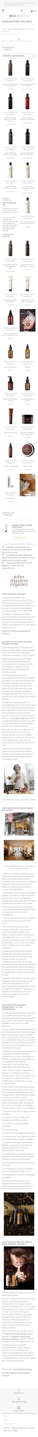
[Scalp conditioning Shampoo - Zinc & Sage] (10, 144)
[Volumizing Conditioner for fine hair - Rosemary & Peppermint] (27, 212)
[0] (30, 10)
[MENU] (4, 10)
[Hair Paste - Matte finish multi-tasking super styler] (27, 423)
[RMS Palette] (27, 320)
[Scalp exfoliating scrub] (10, 422)
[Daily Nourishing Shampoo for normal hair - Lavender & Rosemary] (27, 75)
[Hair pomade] (27, 456)
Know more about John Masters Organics (17, 41)
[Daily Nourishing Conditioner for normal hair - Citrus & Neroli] (27, 178)
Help (5, 1416)
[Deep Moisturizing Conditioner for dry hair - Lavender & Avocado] (10, 177)
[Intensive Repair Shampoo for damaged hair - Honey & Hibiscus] (10, 256)
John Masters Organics (22, 1369)
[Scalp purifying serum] (10, 357)
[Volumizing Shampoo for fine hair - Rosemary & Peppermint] (27, 144)
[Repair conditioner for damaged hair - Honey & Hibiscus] (27, 255)
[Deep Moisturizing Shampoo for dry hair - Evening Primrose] (10, 109)
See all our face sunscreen (8, 235)
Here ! (22, 5)
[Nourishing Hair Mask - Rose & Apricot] (10, 290)
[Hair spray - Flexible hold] (10, 456)
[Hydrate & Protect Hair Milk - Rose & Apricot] (27, 290)
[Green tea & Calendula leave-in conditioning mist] (10, 324)
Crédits (15, 1431)
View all (8, 50)
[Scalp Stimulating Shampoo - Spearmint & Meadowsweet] (27, 108)
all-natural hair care (20, 718)
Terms (6, 1420)
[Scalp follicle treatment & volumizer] (10, 390)
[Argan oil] (27, 357)
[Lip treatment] (10, 488)
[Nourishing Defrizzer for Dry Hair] (27, 390)
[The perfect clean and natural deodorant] (27, 485)
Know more (18, 538)
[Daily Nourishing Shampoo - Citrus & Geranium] (10, 75)
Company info (9, 1424)
